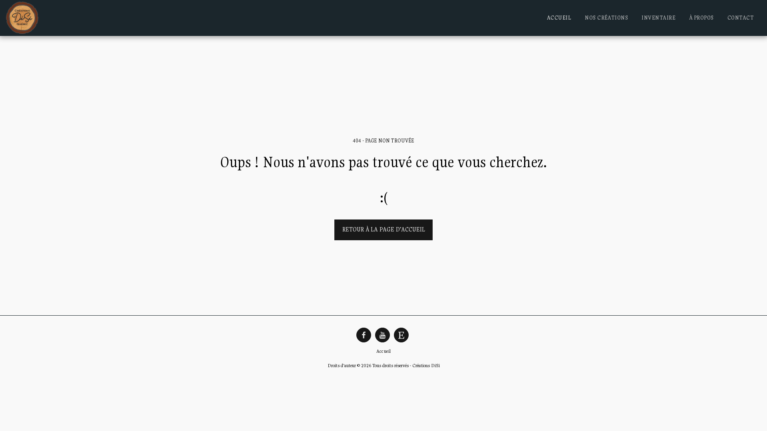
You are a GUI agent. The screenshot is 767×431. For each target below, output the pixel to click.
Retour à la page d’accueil (383, 229)
